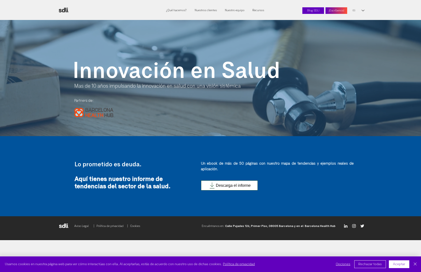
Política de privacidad (239, 264)
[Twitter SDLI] (362, 226)
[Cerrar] (415, 264)
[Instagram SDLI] (354, 226)
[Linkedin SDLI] (345, 226)
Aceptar (399, 264)
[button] (258, 10)
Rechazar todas (370, 264)
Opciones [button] (343, 264)
